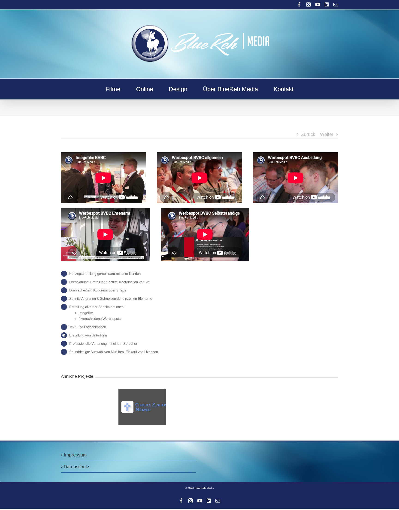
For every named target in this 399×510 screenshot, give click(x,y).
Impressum (75, 454)
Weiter (326, 134)
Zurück (308, 134)
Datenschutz (76, 466)
